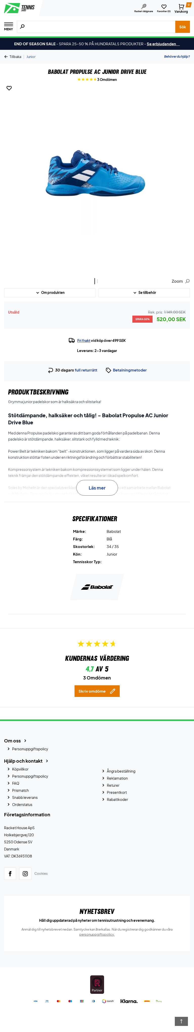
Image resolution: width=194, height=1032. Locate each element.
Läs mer (97, 488)
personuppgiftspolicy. (97, 934)
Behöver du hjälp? (177, 56)
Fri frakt (83, 340)
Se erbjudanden (163, 43)
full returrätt (86, 369)
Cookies (41, 873)
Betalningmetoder (130, 369)
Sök (182, 27)
